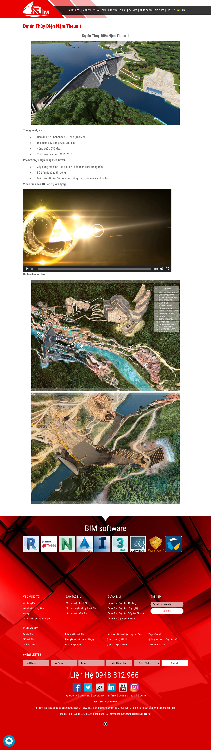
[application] (97, 230)
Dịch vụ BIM (85, 695)
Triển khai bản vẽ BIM (74, 634)
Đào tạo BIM (98, 695)
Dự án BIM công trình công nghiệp (123, 608)
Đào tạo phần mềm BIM (76, 613)
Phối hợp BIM (29, 644)
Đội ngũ (26, 613)
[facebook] (77, 687)
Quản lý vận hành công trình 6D (163, 639)
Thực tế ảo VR (155, 634)
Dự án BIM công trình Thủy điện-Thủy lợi (126, 613)
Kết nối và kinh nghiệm (33, 608)
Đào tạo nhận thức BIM (76, 603)
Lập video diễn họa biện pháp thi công (124, 634)
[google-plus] (100, 687)
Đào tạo (113, 10)
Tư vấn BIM (99, 10)
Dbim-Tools (146, 10)
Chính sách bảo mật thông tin (36, 618)
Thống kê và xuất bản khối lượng (79, 639)
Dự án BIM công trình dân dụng (122, 603)
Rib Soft (160, 10)
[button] (97, 230)
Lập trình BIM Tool (157, 644)
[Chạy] (27, 268)
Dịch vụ (87, 10)
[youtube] (123, 687)
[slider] (94, 269)
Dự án (123, 10)
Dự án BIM (123, 695)
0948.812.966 (117, 675)
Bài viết (133, 10)
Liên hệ (171, 10)
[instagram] (134, 687)
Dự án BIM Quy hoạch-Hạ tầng (121, 618)
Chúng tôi (74, 10)
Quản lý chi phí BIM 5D (117, 644)
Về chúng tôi (29, 603)
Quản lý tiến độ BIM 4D (117, 639)
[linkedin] (111, 687)
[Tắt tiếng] (162, 268)
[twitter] (88, 687)
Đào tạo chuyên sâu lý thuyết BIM (81, 608)
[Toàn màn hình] (167, 268)
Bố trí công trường (73, 644)
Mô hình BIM (28, 639)
